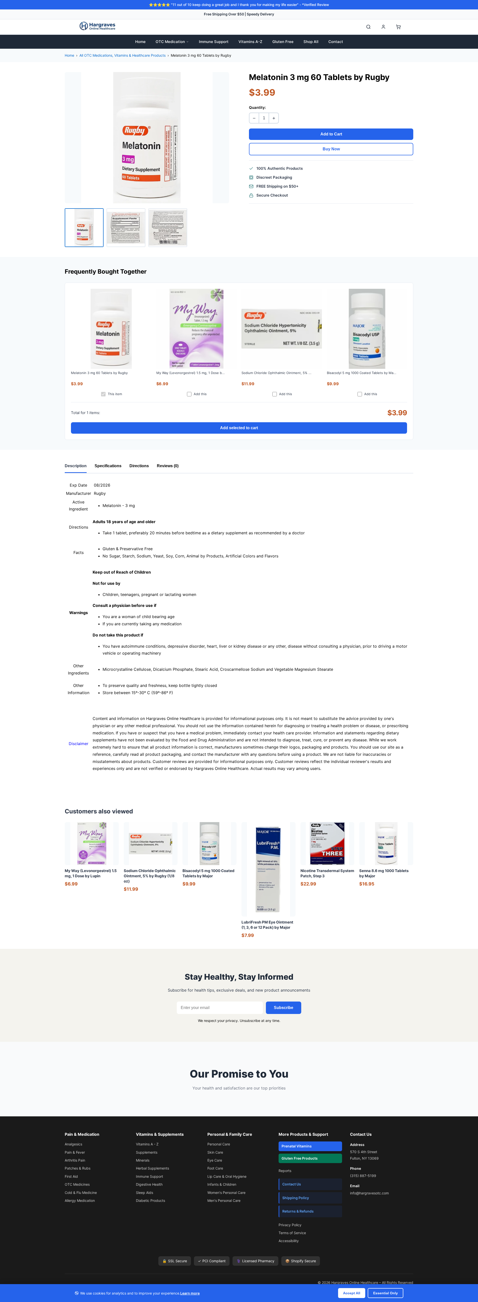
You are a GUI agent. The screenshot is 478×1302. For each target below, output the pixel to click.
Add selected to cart (239, 428)
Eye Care (214, 1160)
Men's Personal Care (223, 1200)
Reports (285, 1171)
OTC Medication (170, 41)
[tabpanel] (239, 634)
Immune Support (214, 41)
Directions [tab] (139, 466)
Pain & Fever (75, 1152)
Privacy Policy (290, 1225)
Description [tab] (76, 466)
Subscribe (283, 1008)
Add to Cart (331, 134)
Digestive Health (149, 1184)
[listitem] (84, 227)
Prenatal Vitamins (297, 1146)
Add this (200, 394)
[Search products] (368, 27)
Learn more (190, 1293)
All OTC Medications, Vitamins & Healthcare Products (122, 55)
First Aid (71, 1176)
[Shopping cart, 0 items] (398, 27)
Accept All (351, 1293)
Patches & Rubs (77, 1168)
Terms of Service (292, 1233)
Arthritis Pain (75, 1160)
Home (140, 41)
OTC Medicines (77, 1184)
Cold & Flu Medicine (81, 1192)
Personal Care (218, 1144)
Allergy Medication (80, 1200)
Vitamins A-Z (250, 41)
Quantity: (257, 107)
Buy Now (331, 149)
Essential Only (385, 1293)
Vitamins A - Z (147, 1144)
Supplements (146, 1152)
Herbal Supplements (152, 1168)
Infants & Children (221, 1184)
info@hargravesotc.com (369, 1193)
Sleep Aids (144, 1192)
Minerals (142, 1160)
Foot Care (215, 1168)
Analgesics (73, 1144)
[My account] (383, 27)
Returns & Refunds (298, 1211)
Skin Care (215, 1152)
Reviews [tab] (168, 466)
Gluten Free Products (300, 1158)
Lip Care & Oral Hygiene (226, 1176)
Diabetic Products (150, 1200)
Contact (335, 41)
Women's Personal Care (226, 1192)
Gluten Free (283, 41)
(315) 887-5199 (363, 1176)
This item (115, 394)
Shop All (310, 41)
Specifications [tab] (108, 466)
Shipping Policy (295, 1198)
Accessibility (289, 1241)
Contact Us (291, 1184)
